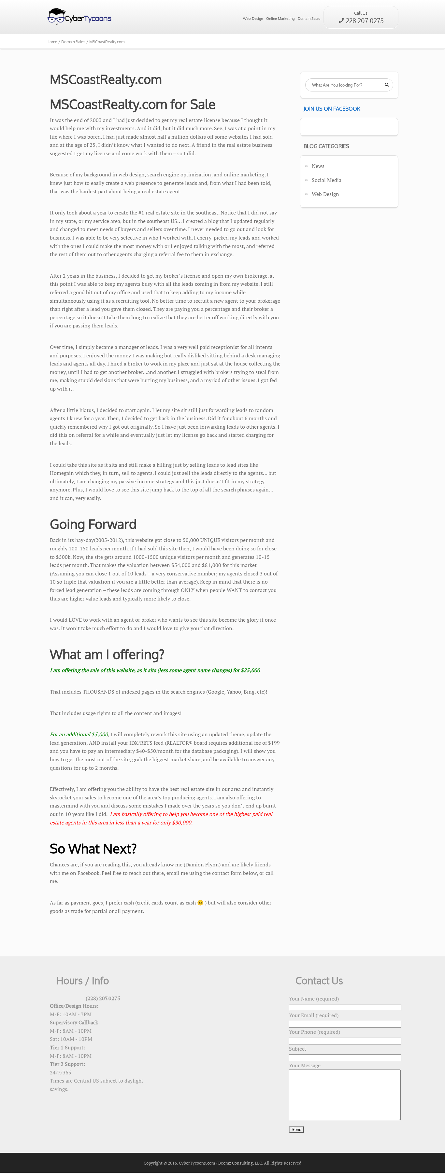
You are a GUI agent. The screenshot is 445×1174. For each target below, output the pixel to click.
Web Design (253, 18)
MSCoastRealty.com (106, 41)
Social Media (326, 180)
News (318, 166)
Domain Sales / (75, 41)
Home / (54, 41)
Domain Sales (309, 18)
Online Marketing (280, 18)
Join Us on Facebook (332, 108)
